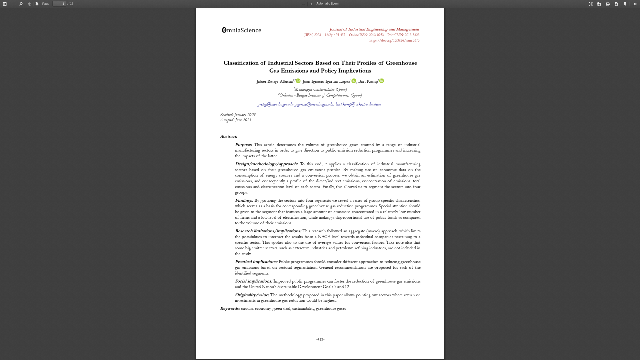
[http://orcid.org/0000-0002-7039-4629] (353, 80)
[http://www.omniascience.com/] (241, 30)
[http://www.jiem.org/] (374, 29)
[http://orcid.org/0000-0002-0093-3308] (381, 80)
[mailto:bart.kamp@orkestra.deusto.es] (358, 104)
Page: (46, 4)
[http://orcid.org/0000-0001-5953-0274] (297, 80)
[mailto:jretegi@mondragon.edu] (276, 104)
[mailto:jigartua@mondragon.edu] (314, 104)
